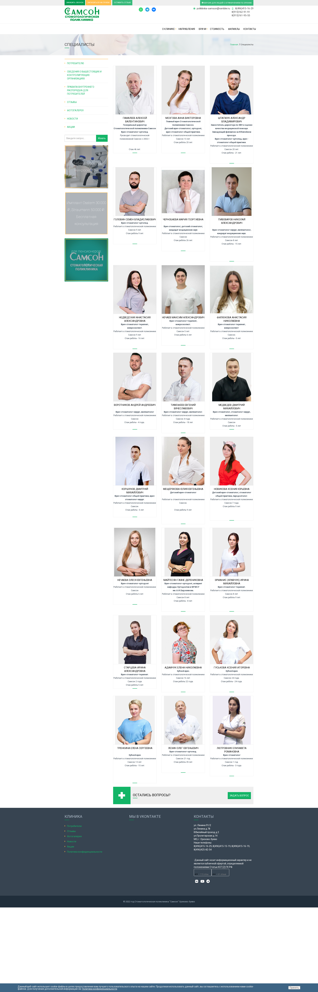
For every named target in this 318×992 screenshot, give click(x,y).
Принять (294, 987)
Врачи (202, 29)
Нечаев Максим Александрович (183, 317)
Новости (72, 118)
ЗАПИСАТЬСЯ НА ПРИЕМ (98, 2)
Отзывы (72, 102)
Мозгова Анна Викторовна (183, 118)
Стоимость (217, 29)
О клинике (168, 29)
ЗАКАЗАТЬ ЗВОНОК (74, 2)
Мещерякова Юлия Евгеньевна (183, 489)
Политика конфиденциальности (84, 851)
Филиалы (234, 29)
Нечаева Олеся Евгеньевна (134, 580)
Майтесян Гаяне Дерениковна (183, 580)
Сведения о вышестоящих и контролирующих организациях (84, 75)
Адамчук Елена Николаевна (183, 667)
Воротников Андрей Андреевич (135, 404)
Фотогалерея (75, 110)
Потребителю (75, 63)
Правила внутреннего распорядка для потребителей (80, 90)
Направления (187, 29)
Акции (71, 127)
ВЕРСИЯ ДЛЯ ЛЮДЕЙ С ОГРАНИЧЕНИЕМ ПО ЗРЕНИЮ (228, 3)
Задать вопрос (239, 795)
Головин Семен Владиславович (135, 219)
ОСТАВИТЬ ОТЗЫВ (122, 2)
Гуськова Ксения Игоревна (232, 667)
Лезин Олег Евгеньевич (183, 748)
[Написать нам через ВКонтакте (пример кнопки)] (154, 9)
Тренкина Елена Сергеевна (134, 748)
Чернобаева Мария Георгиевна (183, 219)
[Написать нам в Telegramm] (148, 9)
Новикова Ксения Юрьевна (231, 489)
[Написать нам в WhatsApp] (141, 9)
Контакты (249, 29)
